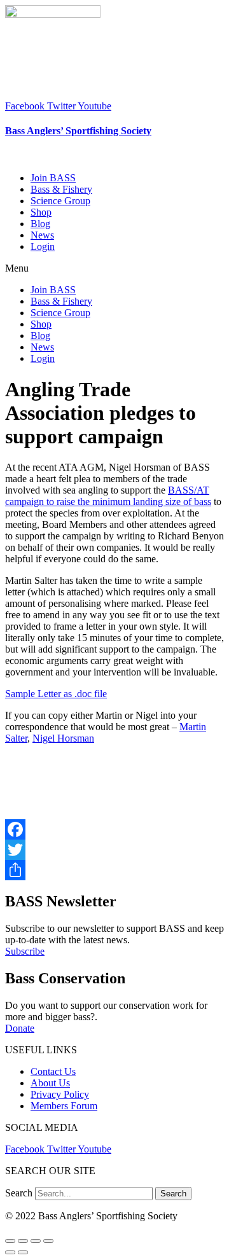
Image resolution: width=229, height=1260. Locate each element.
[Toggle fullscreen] (36, 1241)
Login (43, 246)
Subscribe (25, 951)
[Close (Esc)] (10, 1241)
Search (18, 1192)
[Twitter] (114, 850)
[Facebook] (114, 829)
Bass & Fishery (61, 189)
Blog (40, 223)
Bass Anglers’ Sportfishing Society (78, 130)
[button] (114, 268)
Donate (19, 1028)
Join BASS (53, 177)
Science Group (60, 200)
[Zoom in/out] (48, 1241)
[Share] (114, 870)
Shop (41, 212)
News (42, 235)
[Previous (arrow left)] (10, 1252)
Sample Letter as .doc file (56, 693)
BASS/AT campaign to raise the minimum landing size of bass (108, 496)
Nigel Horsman (63, 738)
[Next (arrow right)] (23, 1252)
